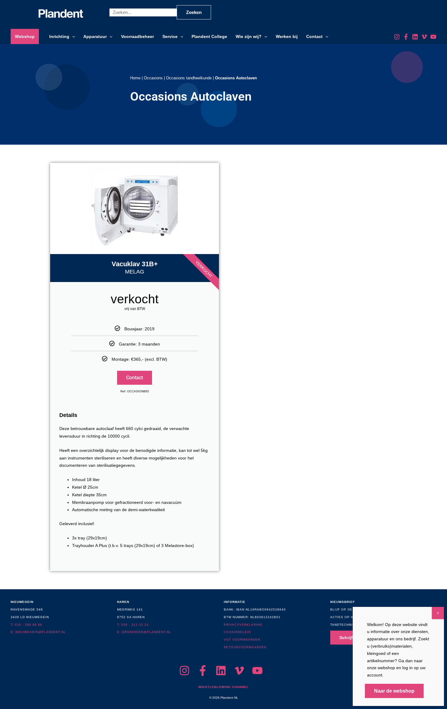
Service (170, 36)
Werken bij (287, 36)
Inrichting (59, 36)
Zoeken (194, 12)
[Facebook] (406, 37)
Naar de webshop (394, 691)
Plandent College (209, 36)
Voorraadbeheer (137, 36)
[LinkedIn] (415, 37)
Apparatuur (95, 36)
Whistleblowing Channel (223, 687)
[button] (72, 36)
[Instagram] (397, 37)
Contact (314, 36)
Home (135, 78)
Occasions (153, 78)
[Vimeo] (424, 37)
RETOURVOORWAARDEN (245, 647)
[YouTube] (433, 37)
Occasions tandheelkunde (189, 78)
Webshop (25, 36)
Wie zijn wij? (249, 36)
